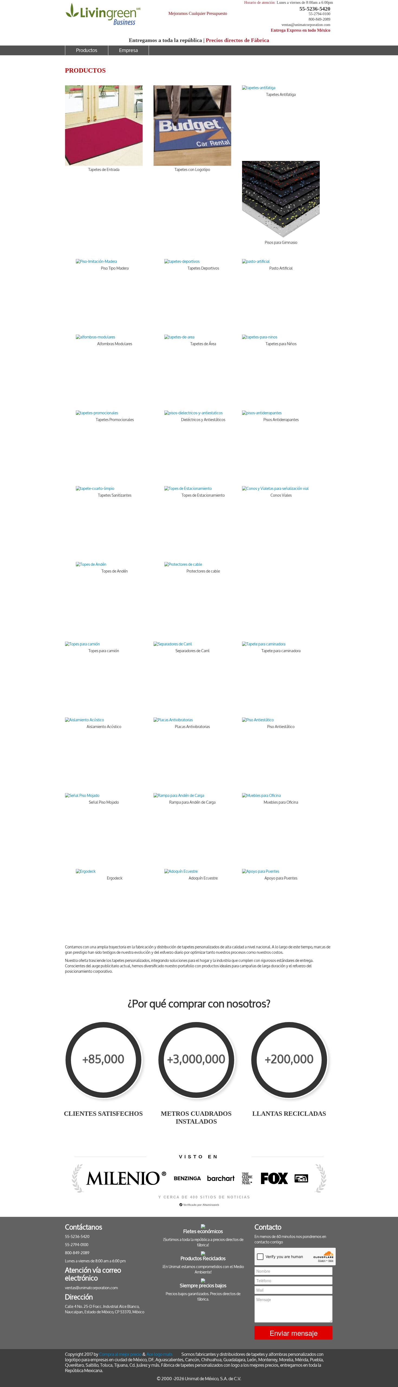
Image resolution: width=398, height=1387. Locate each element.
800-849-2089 (319, 19)
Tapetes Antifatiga (281, 94)
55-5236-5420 (314, 9)
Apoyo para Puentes (281, 878)
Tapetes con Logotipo (192, 169)
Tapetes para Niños (281, 344)
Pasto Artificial (281, 268)
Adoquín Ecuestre (203, 878)
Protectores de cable (203, 571)
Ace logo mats (159, 1354)
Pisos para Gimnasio (281, 242)
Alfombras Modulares (114, 344)
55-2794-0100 (319, 14)
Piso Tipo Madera (115, 268)
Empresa (128, 50)
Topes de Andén (115, 571)
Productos (86, 50)
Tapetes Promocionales (115, 419)
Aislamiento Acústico (104, 726)
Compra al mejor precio (120, 1354)
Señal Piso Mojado (104, 802)
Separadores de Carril (192, 651)
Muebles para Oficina (281, 802)
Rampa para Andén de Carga (192, 802)
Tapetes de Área (203, 344)
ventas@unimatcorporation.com (306, 25)
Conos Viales (281, 495)
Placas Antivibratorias (192, 726)
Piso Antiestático (281, 726)
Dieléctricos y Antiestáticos (203, 419)
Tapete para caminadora (281, 651)
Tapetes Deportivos (203, 268)
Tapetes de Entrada (103, 169)
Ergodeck (114, 878)
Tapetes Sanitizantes (114, 495)
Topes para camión (104, 651)
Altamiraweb (211, 1204)
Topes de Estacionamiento (203, 495)
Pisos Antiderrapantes (281, 419)
